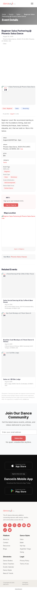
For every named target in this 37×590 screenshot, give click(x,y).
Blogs (5, 549)
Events (11, 14)
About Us (6, 539)
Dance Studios (8, 560)
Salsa (18, 14)
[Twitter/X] (10, 525)
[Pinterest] (24, 525)
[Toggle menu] (32, 3)
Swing (22, 552)
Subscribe (18, 438)
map (21, 149)
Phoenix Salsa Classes (19, 257)
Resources (6, 546)
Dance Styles (7, 570)
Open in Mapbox (19, 249)
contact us (26, 399)
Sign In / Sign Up (11, 205)
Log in (12, 114)
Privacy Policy (24, 560)
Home (4, 14)
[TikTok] (5, 530)
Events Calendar (8, 567)
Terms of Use (24, 564)
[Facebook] (5, 525)
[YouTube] (29, 525)
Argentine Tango (25, 549)
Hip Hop (22, 546)
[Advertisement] (18, 65)
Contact (5, 542)
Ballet (21, 542)
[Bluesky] (10, 530)
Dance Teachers (8, 564)
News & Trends (8, 573)
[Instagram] (14, 525)
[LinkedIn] (19, 525)
